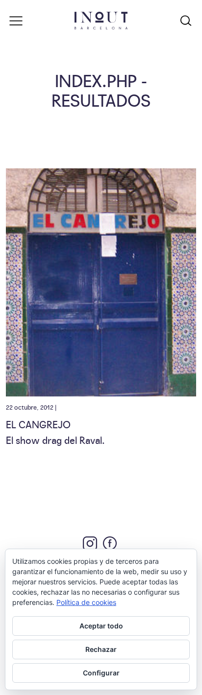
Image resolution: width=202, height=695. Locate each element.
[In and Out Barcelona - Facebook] (110, 543)
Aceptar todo (101, 626)
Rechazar (101, 649)
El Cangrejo (38, 424)
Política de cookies (86, 602)
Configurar (101, 673)
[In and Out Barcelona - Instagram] (90, 543)
